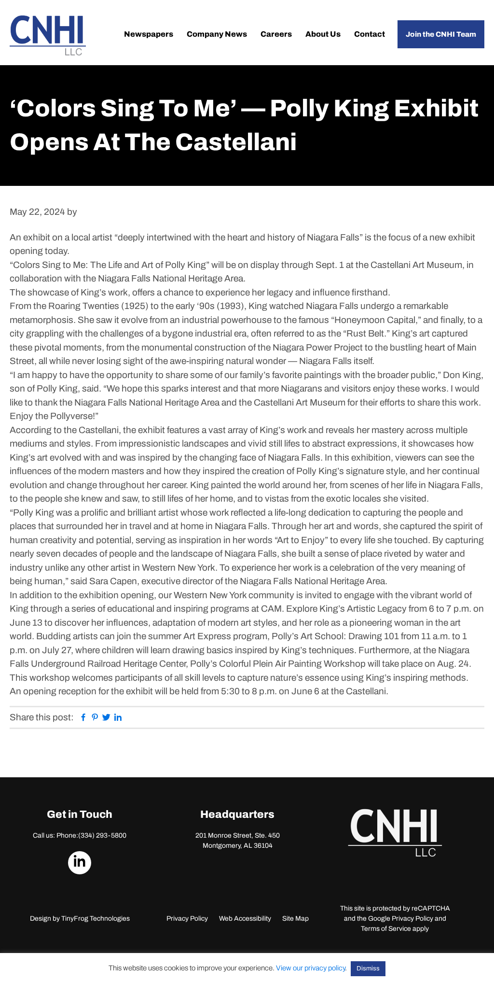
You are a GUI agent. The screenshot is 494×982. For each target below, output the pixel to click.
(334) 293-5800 (102, 835)
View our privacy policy (310, 968)
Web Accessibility (245, 918)
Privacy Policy (187, 918)
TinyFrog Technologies (95, 918)
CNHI (48, 35)
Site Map (295, 918)
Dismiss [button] (368, 968)
